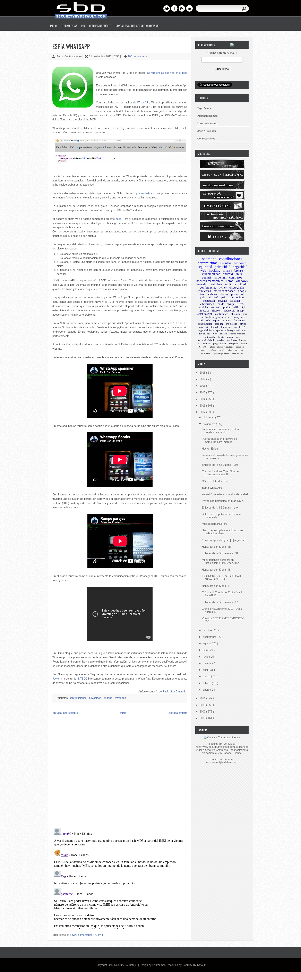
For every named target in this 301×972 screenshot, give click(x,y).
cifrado (243, 284)
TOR (205, 347)
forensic (221, 350)
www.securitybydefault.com (222, 762)
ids (199, 343)
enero (206, 689)
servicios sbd (237, 353)
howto (221, 337)
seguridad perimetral (221, 353)
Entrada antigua (178, 712)
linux (238, 274)
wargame (233, 343)
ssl (242, 294)
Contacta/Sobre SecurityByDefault (137, 25)
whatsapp (120, 697)
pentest (206, 277)
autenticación (205, 313)
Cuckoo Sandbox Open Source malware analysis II (220, 473)
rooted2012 (239, 327)
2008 (203, 718)
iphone (234, 294)
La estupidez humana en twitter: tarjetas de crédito (221, 431)
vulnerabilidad (211, 274)
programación (219, 343)
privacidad (95, 697)
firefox (216, 310)
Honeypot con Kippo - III (216, 546)
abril (206, 669)
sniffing (108, 697)
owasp (230, 304)
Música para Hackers (214, 523)
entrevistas (204, 290)
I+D (83, 25)
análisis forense (233, 270)
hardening (220, 277)
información (232, 350)
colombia (203, 350)
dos (201, 327)
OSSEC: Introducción (214, 481)
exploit (217, 320)
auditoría (230, 284)
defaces (213, 350)
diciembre (209, 417)
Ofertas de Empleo (100, 25)
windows (242, 281)
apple (202, 297)
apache (219, 330)
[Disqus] (119, 772)
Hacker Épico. (210, 448)
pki (223, 297)
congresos (235, 277)
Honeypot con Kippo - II (216, 569)
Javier (56, 678)
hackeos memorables (209, 281)
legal (238, 337)
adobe (212, 347)
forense (227, 320)
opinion (226, 307)
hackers (214, 307)
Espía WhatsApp (71, 46)
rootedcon (209, 300)
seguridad (205, 267)
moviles (206, 343)
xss (245, 313)
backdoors (240, 347)
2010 (203, 705)
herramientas (207, 263)
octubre (208, 630)
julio (205, 649)
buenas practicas (237, 333)
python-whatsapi (144, 193)
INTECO (82, 678)
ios (202, 294)
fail (206, 327)
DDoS (240, 304)
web (207, 320)
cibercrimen (207, 304)
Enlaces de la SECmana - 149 (220, 507)
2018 (203, 372)
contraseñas (221, 313)
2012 (203, 412)
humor (230, 337)
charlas (224, 294)
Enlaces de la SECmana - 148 (220, 553)
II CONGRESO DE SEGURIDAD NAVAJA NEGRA (221, 578)
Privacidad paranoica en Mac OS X (223, 500)
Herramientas (69, 25)
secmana (209, 258)
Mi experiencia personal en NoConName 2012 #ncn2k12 (220, 561)
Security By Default (126, 964)
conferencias (208, 287)
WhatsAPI (143, 102)
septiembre (210, 636)
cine (227, 317)
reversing (202, 284)
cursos (243, 323)
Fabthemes (159, 964)
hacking (215, 270)
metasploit (229, 310)
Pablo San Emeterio (174, 691)
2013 (203, 405)
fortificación (209, 337)
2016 (203, 385)
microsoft (213, 297)
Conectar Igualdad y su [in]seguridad (223, 540)
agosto (207, 643)
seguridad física (206, 330)
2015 (203, 392)
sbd (201, 320)
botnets (242, 340)
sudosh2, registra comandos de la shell (225, 494)
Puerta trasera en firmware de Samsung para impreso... (219, 440)
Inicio (53, 25)
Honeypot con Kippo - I (215, 585)
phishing (236, 313)
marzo (207, 676)
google (242, 290)
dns (244, 330)
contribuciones (78, 697)
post (118, 218)
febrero (207, 683)
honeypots (238, 317)
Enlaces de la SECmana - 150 (220, 464)
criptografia (236, 287)
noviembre (209, 424)
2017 (203, 379)
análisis (223, 333)
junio (206, 656)
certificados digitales (211, 317)
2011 (203, 698)
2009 (203, 711)
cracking (219, 323)
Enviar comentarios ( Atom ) (86, 934)
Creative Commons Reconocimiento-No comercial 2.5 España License (225, 751)
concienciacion (205, 323)
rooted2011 (204, 333)
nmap (240, 310)
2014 (203, 399)
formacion (226, 327)
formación (239, 320)
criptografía (231, 323)
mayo (206, 663)
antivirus (216, 284)
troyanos (222, 300)
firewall (214, 327)
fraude (220, 304)
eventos (225, 263)
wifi (235, 307)
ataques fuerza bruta (225, 347)
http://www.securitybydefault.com (215, 746)
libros (229, 281)
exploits (203, 307)
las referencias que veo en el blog (167, 72)
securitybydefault (206, 340)
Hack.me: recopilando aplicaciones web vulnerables (222, 532)
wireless (220, 340)
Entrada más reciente (65, 712)
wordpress (232, 340)
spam (231, 297)
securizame (205, 353)
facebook (212, 294)
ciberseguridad (232, 330)
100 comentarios (137, 56)
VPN (215, 333)
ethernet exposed (224, 290)
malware (240, 263)
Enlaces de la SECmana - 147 (220, 602)
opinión (240, 297)
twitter (223, 287)
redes (242, 350)
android (228, 274)
